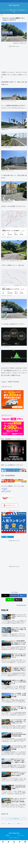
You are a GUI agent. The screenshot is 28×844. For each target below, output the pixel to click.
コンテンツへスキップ (6, 1)
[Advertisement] (14, 57)
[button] (18, 599)
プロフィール (20, 835)
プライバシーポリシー (14, 837)
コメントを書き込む (14, 818)
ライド (4, 537)
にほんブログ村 (6, 491)
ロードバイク (10, 537)
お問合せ (8, 835)
